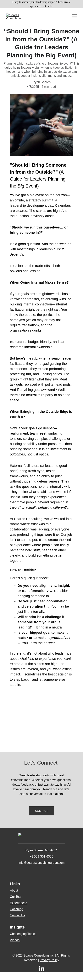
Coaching (16, 909)
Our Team (16, 896)
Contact (41, 810)
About (14, 890)
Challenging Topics (23, 933)
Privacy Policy (49, 960)
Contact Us (17, 915)
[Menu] (74, 16)
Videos (15, 940)
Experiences (18, 903)
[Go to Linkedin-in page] (41, 969)
